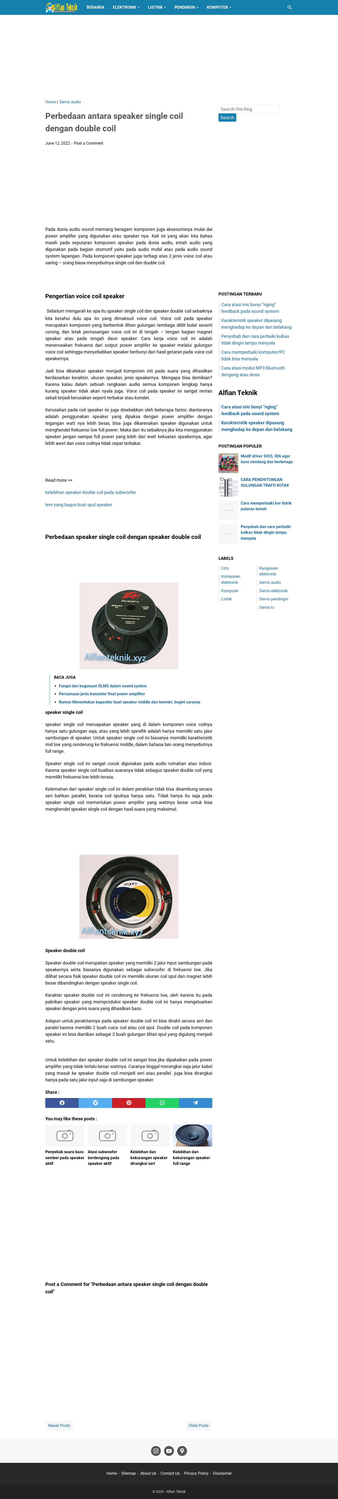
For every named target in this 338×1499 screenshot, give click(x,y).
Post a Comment (88, 143)
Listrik (155, 7)
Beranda (95, 7)
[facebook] (62, 1103)
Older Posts (199, 1425)
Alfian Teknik (176, 1492)
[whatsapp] (162, 1103)
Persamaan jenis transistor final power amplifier (102, 694)
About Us (148, 1473)
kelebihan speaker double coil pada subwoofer (90, 492)
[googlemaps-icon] (182, 1451)
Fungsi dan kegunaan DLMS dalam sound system (103, 686)
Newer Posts (59, 1425)
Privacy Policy (196, 1473)
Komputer (217, 7)
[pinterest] (128, 1103)
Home (111, 1473)
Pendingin (184, 7)
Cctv (225, 568)
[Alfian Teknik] (61, 7)
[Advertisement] (169, 57)
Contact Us (170, 1473)
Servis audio (270, 582)
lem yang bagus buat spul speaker (78, 504)
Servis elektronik (273, 591)
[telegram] (195, 1103)
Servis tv (266, 607)
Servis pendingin (273, 599)
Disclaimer (222, 1473)
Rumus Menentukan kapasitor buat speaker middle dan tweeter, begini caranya (129, 702)
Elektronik (124, 7)
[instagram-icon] (156, 1451)
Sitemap (128, 1473)
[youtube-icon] (169, 1451)
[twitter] (95, 1103)
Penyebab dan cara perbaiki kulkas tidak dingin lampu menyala (266, 532)
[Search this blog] (290, 7)
